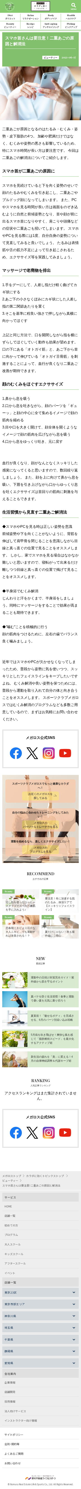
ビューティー (50, 57)
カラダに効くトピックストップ (45, 1176)
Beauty (10, 25)
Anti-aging (51, 25)
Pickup (71, 25)
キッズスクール (13, 1254)
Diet (10, 17)
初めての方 (11, 1225)
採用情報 (9, 1401)
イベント (9, 1273)
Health (71, 17)
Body (51, 17)
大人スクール (12, 1244)
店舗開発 (9, 1392)
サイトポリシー (13, 1434)
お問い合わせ (12, 1463)
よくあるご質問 (13, 1453)
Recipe (31, 25)
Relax (30, 17)
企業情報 (9, 1382)
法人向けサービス (15, 1411)
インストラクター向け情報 (20, 1420)
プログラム (11, 1235)
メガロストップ (11, 1176)
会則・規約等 (11, 1444)
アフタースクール (15, 1263)
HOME (8, 1206)
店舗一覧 (9, 1215)
